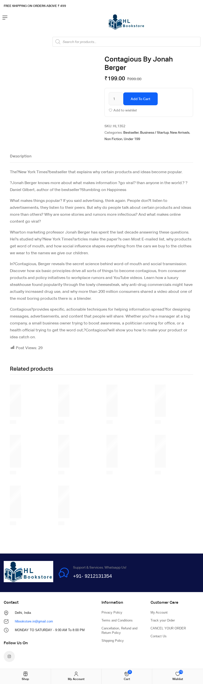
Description (20, 156)
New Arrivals (179, 132)
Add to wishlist (125, 110)
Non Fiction (113, 139)
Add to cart (140, 99)
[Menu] (4, 17)
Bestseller (131, 132)
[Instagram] (9, 656)
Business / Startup (154, 132)
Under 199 (132, 139)
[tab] (20, 157)
